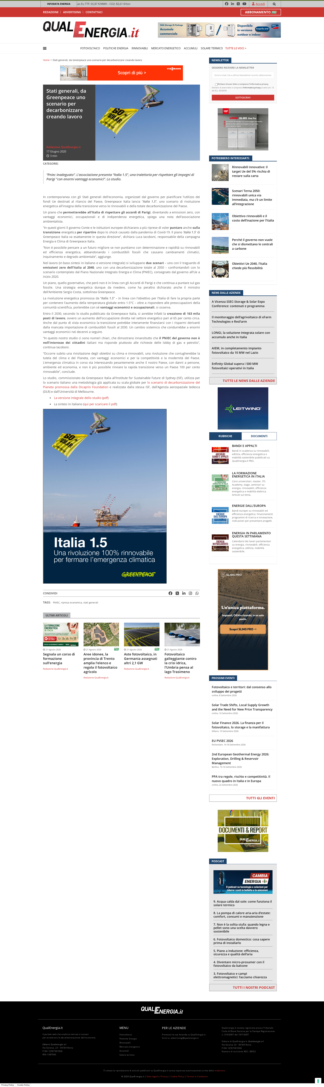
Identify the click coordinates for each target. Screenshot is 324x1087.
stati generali (90, 602)
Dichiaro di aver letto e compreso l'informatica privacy (243, 84)
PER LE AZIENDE (174, 1028)
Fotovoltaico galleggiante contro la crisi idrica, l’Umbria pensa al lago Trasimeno (180, 663)
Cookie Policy (177, 1076)
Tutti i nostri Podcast (254, 987)
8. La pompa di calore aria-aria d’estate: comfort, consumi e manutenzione (242, 914)
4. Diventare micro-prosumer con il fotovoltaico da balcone (238, 964)
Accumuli (190, 48)
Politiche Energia (115, 48)
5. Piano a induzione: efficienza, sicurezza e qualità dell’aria (236, 952)
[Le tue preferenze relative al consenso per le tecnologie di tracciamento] (318, 1081)
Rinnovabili (140, 48)
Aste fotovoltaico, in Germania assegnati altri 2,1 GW (140, 658)
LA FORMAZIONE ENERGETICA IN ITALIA (248, 475)
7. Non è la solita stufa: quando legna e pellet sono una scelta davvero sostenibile (241, 928)
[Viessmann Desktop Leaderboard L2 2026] (121, 72)
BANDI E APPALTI (244, 445)
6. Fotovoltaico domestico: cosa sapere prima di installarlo (241, 941)
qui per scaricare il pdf (100, 404)
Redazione (51, 12)
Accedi (260, 4)
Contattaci (94, 12)
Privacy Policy (7, 1085)
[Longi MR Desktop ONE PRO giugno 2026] (243, 129)
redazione (219, 1070)
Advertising (72, 12)
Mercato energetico (166, 48)
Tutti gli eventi (260, 798)
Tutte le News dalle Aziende (249, 380)
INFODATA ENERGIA (58, 3)
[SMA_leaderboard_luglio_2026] (219, 29)
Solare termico (212, 48)
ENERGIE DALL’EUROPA (249, 505)
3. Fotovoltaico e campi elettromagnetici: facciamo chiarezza (240, 975)
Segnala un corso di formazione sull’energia (59, 658)
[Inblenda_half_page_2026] (243, 619)
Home (46, 60)
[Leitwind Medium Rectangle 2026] (243, 408)
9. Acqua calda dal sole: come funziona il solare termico (242, 903)
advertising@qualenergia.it (185, 1038)
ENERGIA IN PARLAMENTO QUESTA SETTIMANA (251, 535)
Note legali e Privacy (157, 1076)
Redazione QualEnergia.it (63, 147)
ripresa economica (71, 602)
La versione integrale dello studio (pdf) (81, 398)
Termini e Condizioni (197, 1076)
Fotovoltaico (90, 48)
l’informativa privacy (252, 87)
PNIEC (56, 602)
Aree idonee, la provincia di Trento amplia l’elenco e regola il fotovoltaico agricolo (100, 663)
